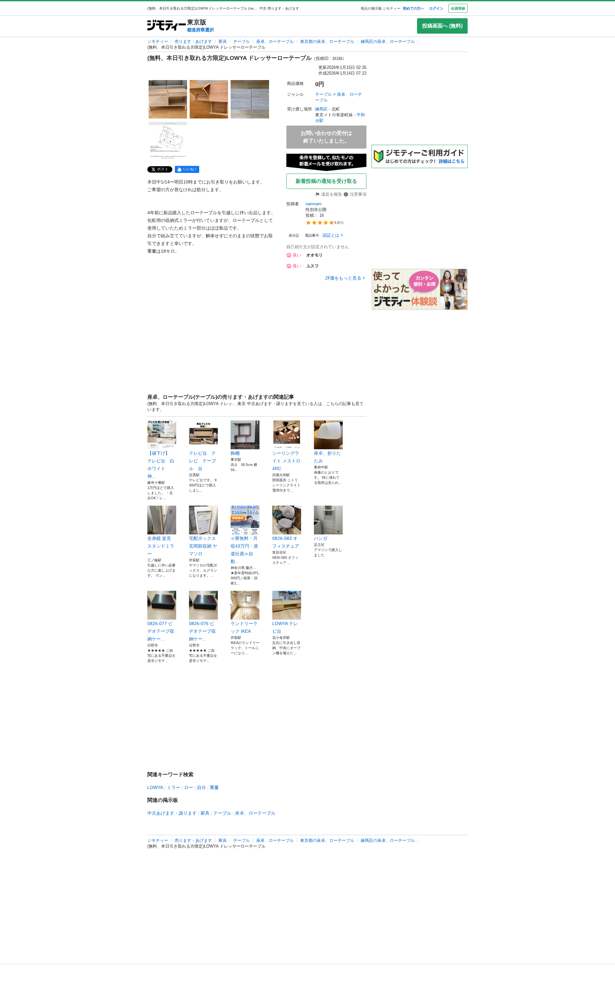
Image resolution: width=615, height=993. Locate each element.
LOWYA (155, 787)
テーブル (241, 41)
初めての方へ (413, 8)
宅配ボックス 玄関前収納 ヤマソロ (203, 546)
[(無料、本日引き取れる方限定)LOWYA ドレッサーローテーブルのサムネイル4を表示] (167, 140)
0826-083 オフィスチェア (285, 542)
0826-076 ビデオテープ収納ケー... (202, 631)
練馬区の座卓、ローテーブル (388, 41)
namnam (314, 203)
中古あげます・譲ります (172, 813)
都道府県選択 (200, 29)
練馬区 (321, 109)
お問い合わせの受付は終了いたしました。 (326, 136)
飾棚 (235, 453)
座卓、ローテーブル (275, 41)
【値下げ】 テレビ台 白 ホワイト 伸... (161, 465)
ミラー (173, 787)
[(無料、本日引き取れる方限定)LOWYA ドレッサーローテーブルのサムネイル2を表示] (208, 99)
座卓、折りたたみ (327, 457)
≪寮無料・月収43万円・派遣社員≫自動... (244, 550)
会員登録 (458, 8)
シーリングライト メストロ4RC (286, 461)
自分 (201, 787)
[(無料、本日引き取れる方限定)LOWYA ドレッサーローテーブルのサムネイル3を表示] (249, 99)
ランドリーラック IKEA (244, 627)
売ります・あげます (193, 41)
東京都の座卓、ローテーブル (327, 41)
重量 (214, 787)
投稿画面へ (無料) (442, 25)
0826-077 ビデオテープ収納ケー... (160, 631)
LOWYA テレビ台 (285, 627)
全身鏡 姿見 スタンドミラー (160, 546)
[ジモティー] (166, 26)
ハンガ (320, 538)
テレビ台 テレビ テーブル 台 (202, 461)
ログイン (436, 8)
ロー (188, 787)
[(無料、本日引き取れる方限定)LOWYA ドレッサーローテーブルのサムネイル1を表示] (167, 99)
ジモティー (157, 41)
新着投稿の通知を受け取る (326, 181)
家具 (222, 41)
